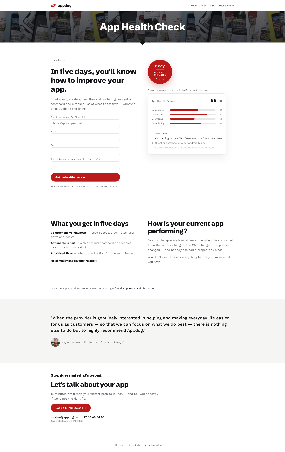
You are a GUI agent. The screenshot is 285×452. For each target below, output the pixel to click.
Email (54, 145)
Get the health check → (70, 177)
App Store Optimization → (138, 288)
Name (53, 131)
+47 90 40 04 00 (93, 417)
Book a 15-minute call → (70, 408)
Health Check (198, 5)
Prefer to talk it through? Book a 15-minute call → (84, 186)
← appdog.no (58, 60)
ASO (212, 5)
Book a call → (226, 5)
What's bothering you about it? (75, 159)
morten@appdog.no (64, 417)
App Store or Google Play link (68, 117)
